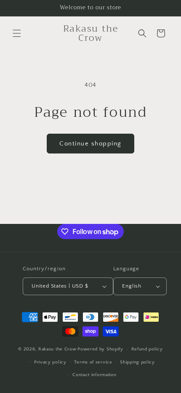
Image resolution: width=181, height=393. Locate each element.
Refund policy (147, 349)
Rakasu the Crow (57, 349)
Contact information (94, 374)
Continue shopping (90, 143)
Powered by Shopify (100, 349)
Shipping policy (137, 362)
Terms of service (93, 362)
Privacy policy (50, 362)
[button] (17, 33)
